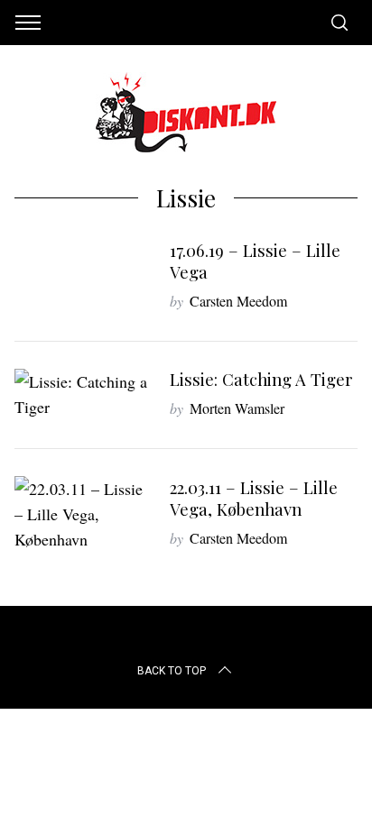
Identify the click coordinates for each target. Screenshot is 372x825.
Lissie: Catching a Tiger (261, 379)
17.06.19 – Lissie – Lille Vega (255, 261)
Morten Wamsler (237, 408)
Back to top (171, 671)
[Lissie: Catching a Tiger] (83, 394)
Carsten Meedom (238, 300)
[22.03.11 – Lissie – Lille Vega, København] (83, 514)
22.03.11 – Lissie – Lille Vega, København (254, 498)
